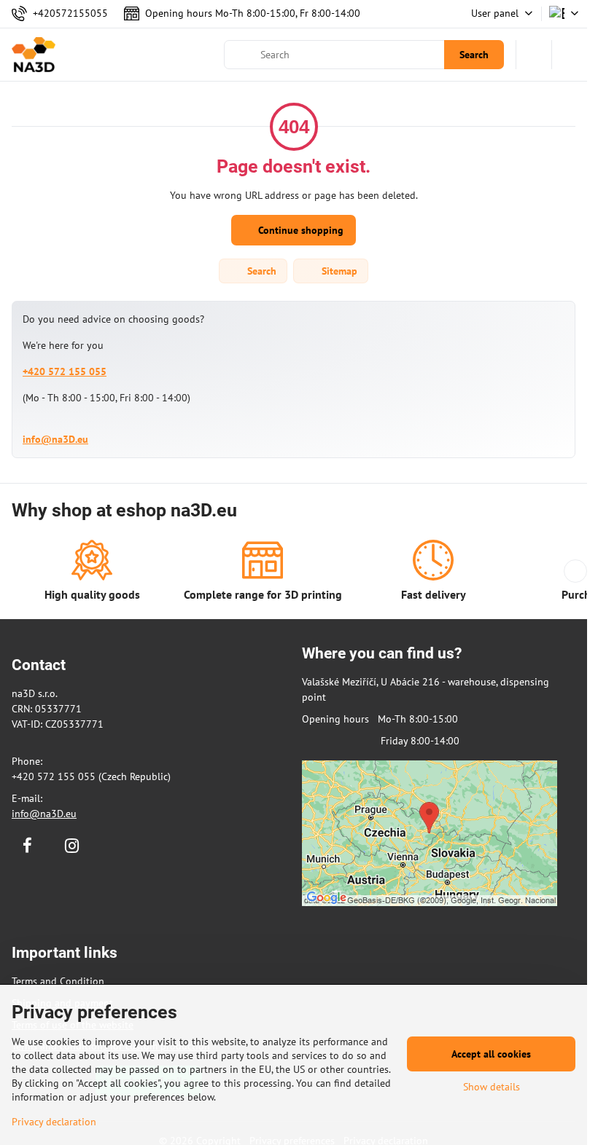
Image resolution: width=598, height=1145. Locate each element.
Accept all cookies (491, 1054)
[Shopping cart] (533, 54)
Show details (491, 1086)
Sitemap (338, 271)
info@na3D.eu (55, 439)
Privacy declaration (54, 1121)
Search (474, 54)
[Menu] (569, 54)
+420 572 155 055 (64, 371)
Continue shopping (299, 230)
